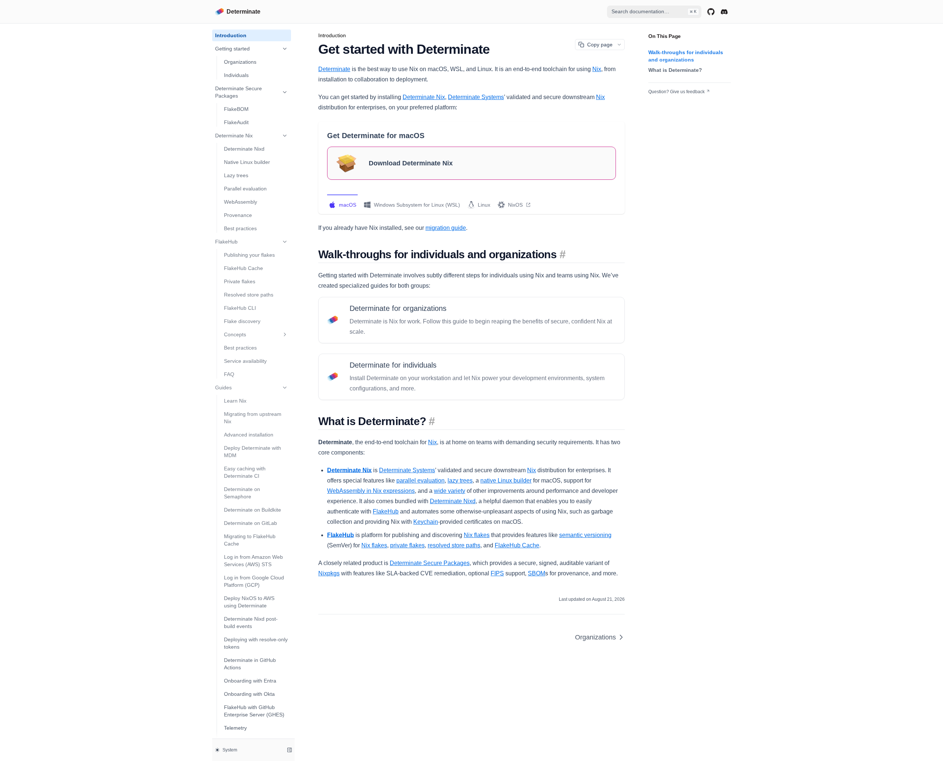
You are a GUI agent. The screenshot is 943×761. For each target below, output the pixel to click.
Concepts (235, 334)
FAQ (229, 374)
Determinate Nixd (244, 149)
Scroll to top (660, 100)
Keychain (425, 522)
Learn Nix (235, 401)
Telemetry (235, 728)
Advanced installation (248, 435)
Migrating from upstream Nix (252, 417)
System (229, 750)
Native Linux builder (247, 162)
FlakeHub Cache (243, 268)
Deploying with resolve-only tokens (256, 643)
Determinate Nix (234, 135)
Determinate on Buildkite (252, 510)
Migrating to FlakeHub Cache (250, 540)
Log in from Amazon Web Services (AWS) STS (253, 560)
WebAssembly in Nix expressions (371, 491)
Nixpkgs (329, 573)
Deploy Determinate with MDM (252, 451)
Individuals (236, 75)
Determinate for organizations (398, 308)
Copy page (600, 45)
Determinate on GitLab (250, 523)
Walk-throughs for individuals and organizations (685, 56)
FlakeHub (226, 242)
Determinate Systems (476, 97)
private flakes (407, 545)
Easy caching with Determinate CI (245, 472)
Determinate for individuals (393, 365)
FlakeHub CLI (240, 308)
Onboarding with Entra (250, 681)
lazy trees (460, 480)
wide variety (449, 491)
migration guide (445, 228)
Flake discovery (242, 321)
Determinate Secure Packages (238, 92)
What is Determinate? (675, 70)
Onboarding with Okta (249, 694)
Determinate (334, 69)
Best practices (240, 228)
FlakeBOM (236, 109)
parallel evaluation (420, 480)
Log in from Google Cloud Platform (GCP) (254, 581)
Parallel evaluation (245, 189)
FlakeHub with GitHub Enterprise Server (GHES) (254, 711)
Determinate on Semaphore (242, 492)
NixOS (515, 205)
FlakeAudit (236, 122)
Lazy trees (236, 175)
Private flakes (239, 281)
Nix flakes (477, 535)
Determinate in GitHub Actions (250, 663)
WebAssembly (240, 202)
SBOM (536, 573)
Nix (596, 69)
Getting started (232, 49)
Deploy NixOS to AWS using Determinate (249, 602)
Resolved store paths (248, 295)
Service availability (245, 361)
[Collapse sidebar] (289, 750)
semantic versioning (585, 535)
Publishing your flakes (249, 255)
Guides (223, 387)
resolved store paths (454, 545)
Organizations (240, 62)
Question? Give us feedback (676, 91)
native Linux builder (506, 480)
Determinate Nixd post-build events (251, 622)
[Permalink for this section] (562, 254)
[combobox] (654, 12)
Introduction (230, 35)
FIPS (497, 573)
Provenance (238, 215)
